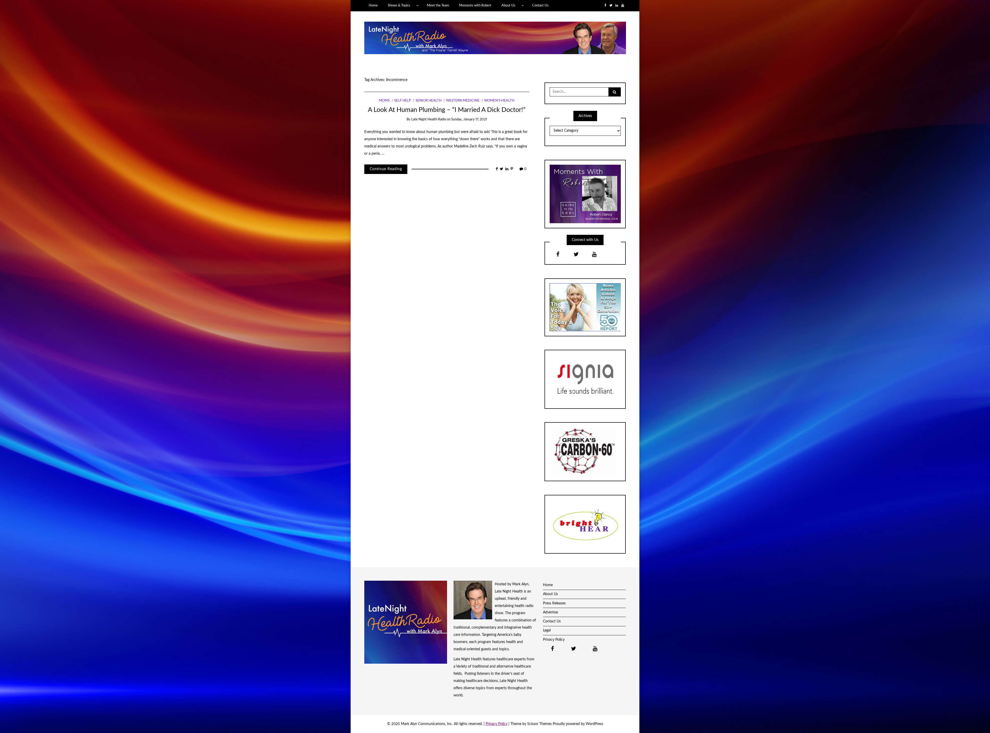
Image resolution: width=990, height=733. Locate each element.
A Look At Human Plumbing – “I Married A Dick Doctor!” (446, 110)
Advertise (550, 612)
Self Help (402, 100)
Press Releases (554, 603)
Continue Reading (386, 169)
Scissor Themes (539, 724)
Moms (384, 100)
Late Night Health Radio (428, 119)
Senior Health (428, 100)
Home (373, 5)
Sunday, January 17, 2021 (469, 119)
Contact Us (540, 5)
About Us (508, 5)
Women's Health (499, 100)
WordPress (594, 724)
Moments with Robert (475, 5)
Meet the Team (438, 5)
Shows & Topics (399, 5)
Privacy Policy (554, 640)
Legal (547, 630)
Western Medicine (463, 100)
